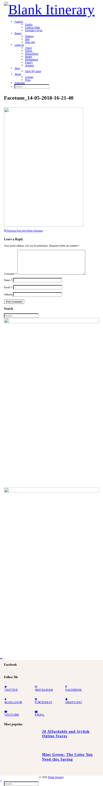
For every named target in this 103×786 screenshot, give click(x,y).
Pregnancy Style (33, 30)
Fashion (19, 21)
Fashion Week (32, 27)
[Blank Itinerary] (49, 8)
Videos (28, 50)
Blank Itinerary (56, 777)
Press (28, 79)
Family (29, 62)
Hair (27, 39)
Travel (28, 47)
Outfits (28, 24)
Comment (10, 273)
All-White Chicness (24, 230)
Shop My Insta (33, 71)
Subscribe (20, 82)
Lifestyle (19, 44)
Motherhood (31, 59)
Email (8, 287)
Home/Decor (31, 53)
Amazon (29, 65)
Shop (17, 68)
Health (28, 56)
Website (8, 294)
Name (8, 280)
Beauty (18, 33)
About (18, 74)
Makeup (29, 36)
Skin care (30, 42)
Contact (29, 77)
